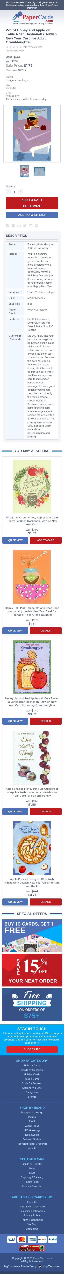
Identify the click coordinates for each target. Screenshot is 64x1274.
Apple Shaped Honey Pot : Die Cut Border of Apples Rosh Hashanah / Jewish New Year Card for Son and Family (32, 792)
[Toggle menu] (3, 17)
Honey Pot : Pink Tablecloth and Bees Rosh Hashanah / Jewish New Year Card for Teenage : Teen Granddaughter (32, 611)
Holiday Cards (32, 1074)
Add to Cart (45, 540)
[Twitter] (25, 225)
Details (46, 630)
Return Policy (32, 1181)
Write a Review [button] (15, 50)
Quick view (15, 540)
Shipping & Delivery (32, 1177)
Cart (60, 17)
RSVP (32, 1121)
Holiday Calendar (32, 1186)
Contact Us (32, 1228)
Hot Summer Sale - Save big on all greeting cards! (32, 2)
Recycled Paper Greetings (32, 1143)
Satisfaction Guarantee (32, 1206)
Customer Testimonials (32, 1210)
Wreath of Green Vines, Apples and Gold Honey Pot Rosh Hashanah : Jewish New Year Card (32, 521)
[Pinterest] (36, 225)
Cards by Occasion (32, 1069)
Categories (32, 1092)
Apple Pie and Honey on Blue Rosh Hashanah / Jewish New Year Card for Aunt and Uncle (32, 883)
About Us (32, 1202)
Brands (32, 1096)
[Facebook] (7, 225)
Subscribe (32, 1049)
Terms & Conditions (32, 1219)
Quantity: (11, 186)
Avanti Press (32, 1125)
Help (32, 1168)
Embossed (43, 319)
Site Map (32, 1224)
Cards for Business (32, 1083)
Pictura (32, 1116)
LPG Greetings (32, 1130)
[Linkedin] (30, 225)
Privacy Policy (32, 1215)
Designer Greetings (17, 80)
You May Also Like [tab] (32, 451)
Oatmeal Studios (32, 1139)
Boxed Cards (32, 1078)
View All (32, 1148)
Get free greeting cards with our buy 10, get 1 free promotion (32, 6)
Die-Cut (31, 319)
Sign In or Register (32, 1163)
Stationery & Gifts (32, 1087)
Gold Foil (32, 322)
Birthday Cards (32, 1065)
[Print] (19, 225)
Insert (42, 322)
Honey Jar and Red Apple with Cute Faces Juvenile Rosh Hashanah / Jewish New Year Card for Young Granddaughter (32, 702)
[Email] (13, 225)
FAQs (32, 1172)
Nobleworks (32, 1134)
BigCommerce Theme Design (20, 1266)
